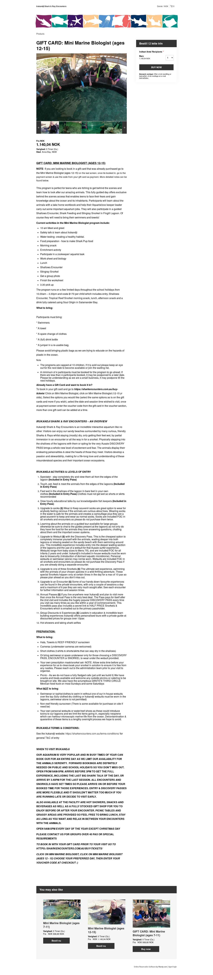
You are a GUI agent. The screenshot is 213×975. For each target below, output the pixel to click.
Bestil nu (56, 940)
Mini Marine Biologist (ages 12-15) (106, 930)
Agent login (172, 966)
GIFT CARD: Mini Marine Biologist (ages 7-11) (149, 933)
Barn (144, 57)
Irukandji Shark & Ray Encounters (51, 6)
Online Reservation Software (145, 966)
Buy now (156, 67)
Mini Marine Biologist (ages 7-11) (61, 925)
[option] (47, 127)
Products (40, 33)
